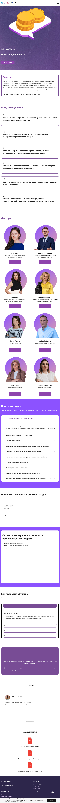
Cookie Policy (19, 801)
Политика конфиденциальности (8, 794)
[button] (30, 418)
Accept (51, 800)
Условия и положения (6, 796)
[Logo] (9, 2)
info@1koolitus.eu (37, 786)
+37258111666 (36, 788)
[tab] (30, 606)
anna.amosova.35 (16, 698)
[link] (8, 49)
